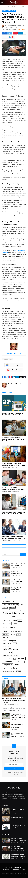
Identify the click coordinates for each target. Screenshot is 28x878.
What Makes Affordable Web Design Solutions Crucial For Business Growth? (13, 537)
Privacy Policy (14, 774)
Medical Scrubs (7, 643)
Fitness (14, 620)
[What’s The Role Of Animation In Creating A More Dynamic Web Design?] (14, 454)
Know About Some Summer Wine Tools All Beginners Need (18, 840)
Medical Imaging (9, 641)
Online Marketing (10, 649)
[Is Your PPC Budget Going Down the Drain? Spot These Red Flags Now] (14, 403)
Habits (20, 624)
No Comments (6, 29)
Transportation (8, 665)
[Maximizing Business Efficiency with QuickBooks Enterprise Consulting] (6, 735)
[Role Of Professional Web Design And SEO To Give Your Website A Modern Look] (14, 48)
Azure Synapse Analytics (10, 604)
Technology (7, 662)
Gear (15, 624)
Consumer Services (8, 610)
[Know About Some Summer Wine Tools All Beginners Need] (6, 840)
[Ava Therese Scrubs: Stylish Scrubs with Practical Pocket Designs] (6, 582)
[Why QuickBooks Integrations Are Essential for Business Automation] (6, 716)
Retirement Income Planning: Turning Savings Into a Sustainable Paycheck (13, 700)
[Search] (26, 2)
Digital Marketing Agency (8, 10)
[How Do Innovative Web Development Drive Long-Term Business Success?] (14, 478)
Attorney (6, 602)
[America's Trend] (14, 2)
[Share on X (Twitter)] (9, 33)
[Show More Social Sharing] (24, 33)
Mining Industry (6, 646)
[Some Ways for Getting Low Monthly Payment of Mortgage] (6, 856)
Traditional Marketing (18, 661)
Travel (16, 665)
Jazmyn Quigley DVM (11, 25)
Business (5, 607)
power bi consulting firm (10, 655)
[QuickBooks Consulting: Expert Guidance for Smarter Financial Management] (6, 725)
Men (15, 643)
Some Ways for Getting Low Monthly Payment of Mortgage (18, 856)
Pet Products (7, 652)
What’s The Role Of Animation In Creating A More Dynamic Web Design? (13, 464)
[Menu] (2, 2)
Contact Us (8, 867)
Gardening (7, 624)
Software (21, 658)
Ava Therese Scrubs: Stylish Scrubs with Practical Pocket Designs (18, 581)
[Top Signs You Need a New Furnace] (6, 590)
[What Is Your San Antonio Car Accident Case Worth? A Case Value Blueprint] (6, 566)
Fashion (14, 617)
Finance (6, 620)
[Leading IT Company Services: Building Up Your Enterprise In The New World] (14, 502)
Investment (5, 634)
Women (18, 671)
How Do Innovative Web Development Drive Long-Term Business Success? (13, 488)
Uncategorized (10, 668)
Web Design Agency (8, 359)
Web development (9, 671)
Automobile (15, 602)
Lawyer (19, 634)
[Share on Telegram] (20, 33)
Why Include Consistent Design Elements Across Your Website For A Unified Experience (13, 439)
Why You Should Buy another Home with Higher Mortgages (18, 848)
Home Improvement (13, 631)
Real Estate (7, 658)
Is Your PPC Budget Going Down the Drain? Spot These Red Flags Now (12, 414)
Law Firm (12, 634)
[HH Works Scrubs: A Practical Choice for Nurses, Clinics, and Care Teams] (6, 574)
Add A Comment (14, 546)
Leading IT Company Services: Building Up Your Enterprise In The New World (13, 513)
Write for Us (17, 867)
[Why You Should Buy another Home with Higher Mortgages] (6, 848)
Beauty (22, 604)
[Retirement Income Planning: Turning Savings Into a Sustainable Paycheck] (14, 688)
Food (20, 620)
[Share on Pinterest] (15, 33)
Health (12, 627)
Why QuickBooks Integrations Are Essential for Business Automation (18, 715)
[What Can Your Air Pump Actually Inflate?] (6, 827)
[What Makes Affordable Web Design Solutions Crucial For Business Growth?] (14, 527)
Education (6, 617)
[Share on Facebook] (4, 33)
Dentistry (18, 610)
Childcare (12, 607)
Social (14, 658)
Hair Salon (5, 627)
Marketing (7, 637)
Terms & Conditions (19, 869)
